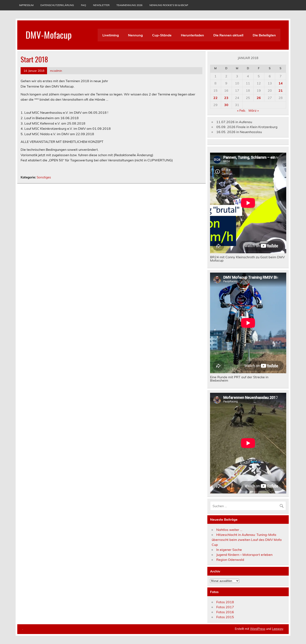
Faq (83, 5)
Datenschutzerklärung (57, 5)
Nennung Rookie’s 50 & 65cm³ (168, 5)
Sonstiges (44, 177)
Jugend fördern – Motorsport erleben (244, 555)
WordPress (257, 629)
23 (226, 98)
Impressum (26, 5)
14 (281, 83)
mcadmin (56, 70)
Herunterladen (192, 35)
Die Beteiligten (264, 35)
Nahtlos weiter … (229, 530)
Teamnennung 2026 (129, 5)
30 (226, 105)
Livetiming (110, 35)
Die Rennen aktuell (228, 35)
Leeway (277, 629)
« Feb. (241, 110)
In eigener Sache (229, 550)
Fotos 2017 (225, 607)
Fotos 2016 (225, 612)
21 (281, 90)
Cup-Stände (162, 35)
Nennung (135, 35)
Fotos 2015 (225, 617)
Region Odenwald (230, 559)
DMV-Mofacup (49, 34)
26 (259, 98)
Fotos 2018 (225, 602)
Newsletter (101, 5)
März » (254, 110)
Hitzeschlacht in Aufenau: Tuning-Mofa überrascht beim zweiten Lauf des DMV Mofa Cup (247, 540)
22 (215, 98)
